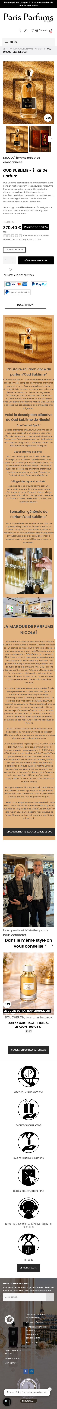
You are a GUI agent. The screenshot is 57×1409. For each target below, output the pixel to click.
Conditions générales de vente (37, 1328)
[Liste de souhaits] (10, 270)
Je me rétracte (28, 1268)
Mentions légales (34, 1322)
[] (7, 1012)
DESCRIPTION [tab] (25, 305)
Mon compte (11, 1363)
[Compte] (26, 30)
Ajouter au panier (37, 260)
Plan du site (32, 1343)
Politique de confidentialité (33, 1336)
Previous (5, 139)
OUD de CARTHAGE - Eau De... (29, 1023)
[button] (7, 1401)
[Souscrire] (50, 1297)
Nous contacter (12, 1358)
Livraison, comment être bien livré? (36, 1316)
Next (51, 139)
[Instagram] (31, 1371)
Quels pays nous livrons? (13, 1352)
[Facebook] (25, 1371)
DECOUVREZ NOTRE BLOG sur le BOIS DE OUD (29, 832)
